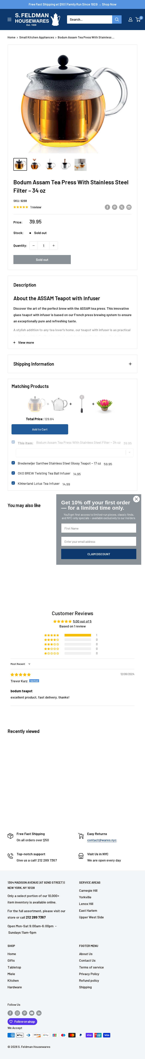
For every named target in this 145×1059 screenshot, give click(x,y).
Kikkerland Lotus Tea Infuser (39, 483)
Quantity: (20, 245)
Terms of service (91, 967)
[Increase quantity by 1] (54, 246)
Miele (11, 974)
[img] (21, 674)
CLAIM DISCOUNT (98, 554)
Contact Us (87, 960)
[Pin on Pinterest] (114, 207)
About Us (86, 954)
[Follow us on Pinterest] (24, 1013)
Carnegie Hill (88, 890)
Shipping (85, 987)
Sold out (42, 259)
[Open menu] (9, 19)
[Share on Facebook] (107, 207)
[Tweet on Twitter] (121, 207)
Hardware (15, 987)
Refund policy (89, 980)
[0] (138, 19)
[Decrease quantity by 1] (34, 246)
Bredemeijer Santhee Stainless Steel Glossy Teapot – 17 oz (59, 463)
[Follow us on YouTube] (31, 1013)
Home (11, 37)
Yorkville (85, 897)
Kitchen (13, 980)
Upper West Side (91, 917)
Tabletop (14, 967)
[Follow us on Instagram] (17, 1013)
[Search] (117, 19)
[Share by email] (129, 207)
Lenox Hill (86, 904)
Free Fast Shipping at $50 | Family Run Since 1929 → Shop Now (72, 4)
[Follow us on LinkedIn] (39, 1013)
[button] (51, 635)
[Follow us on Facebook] (10, 1013)
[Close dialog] (136, 499)
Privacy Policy (89, 974)
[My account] (130, 19)
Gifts (11, 960)
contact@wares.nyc (101, 840)
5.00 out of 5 (82, 621)
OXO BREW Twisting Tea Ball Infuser (44, 473)
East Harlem (88, 910)
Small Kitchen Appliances (36, 37)
